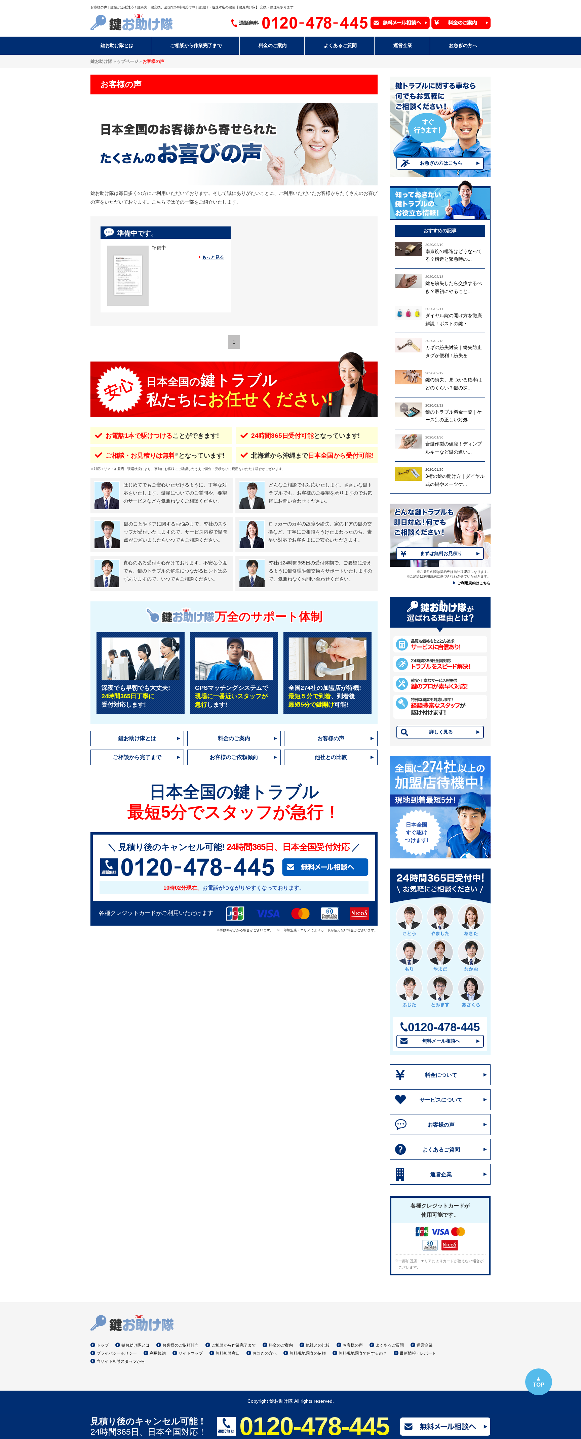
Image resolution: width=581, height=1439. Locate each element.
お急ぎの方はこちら (441, 163)
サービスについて (441, 1100)
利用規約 (158, 1353)
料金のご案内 (234, 738)
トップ (102, 1345)
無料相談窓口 (228, 1353)
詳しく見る (441, 731)
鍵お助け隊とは (137, 738)
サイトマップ (191, 1353)
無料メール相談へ (441, 1041)
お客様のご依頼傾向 (234, 757)
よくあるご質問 (441, 1149)
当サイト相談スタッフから (120, 1361)
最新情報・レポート (418, 1353)
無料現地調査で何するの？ (363, 1353)
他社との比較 (331, 757)
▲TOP (538, 1381)
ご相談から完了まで (137, 757)
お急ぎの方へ (265, 1353)
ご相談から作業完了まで (233, 1345)
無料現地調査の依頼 (307, 1353)
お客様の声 (330, 738)
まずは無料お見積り (441, 553)
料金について (441, 1075)
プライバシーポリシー (116, 1353)
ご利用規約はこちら (474, 583)
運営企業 (441, 1174)
